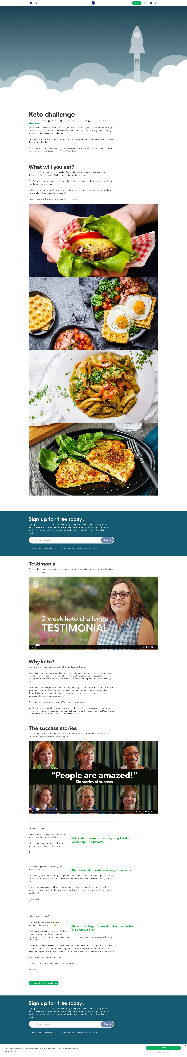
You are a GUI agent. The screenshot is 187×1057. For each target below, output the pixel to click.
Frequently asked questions (43, 983)
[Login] (156, 3)
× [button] (185, 1046)
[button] (42, 1051)
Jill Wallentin (55, 121)
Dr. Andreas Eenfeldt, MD (39, 121)
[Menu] (31, 3)
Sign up (107, 540)
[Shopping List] (150, 3)
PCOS (65, 151)
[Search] (36, 3)
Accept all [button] (163, 1048)
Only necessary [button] (163, 1053)
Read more (75, 1049)
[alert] (93, 1050)
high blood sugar (91, 148)
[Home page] (93, 3)
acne (75, 151)
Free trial (137, 3)
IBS (60, 151)
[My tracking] (145, 3)
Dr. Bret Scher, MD (81, 121)
